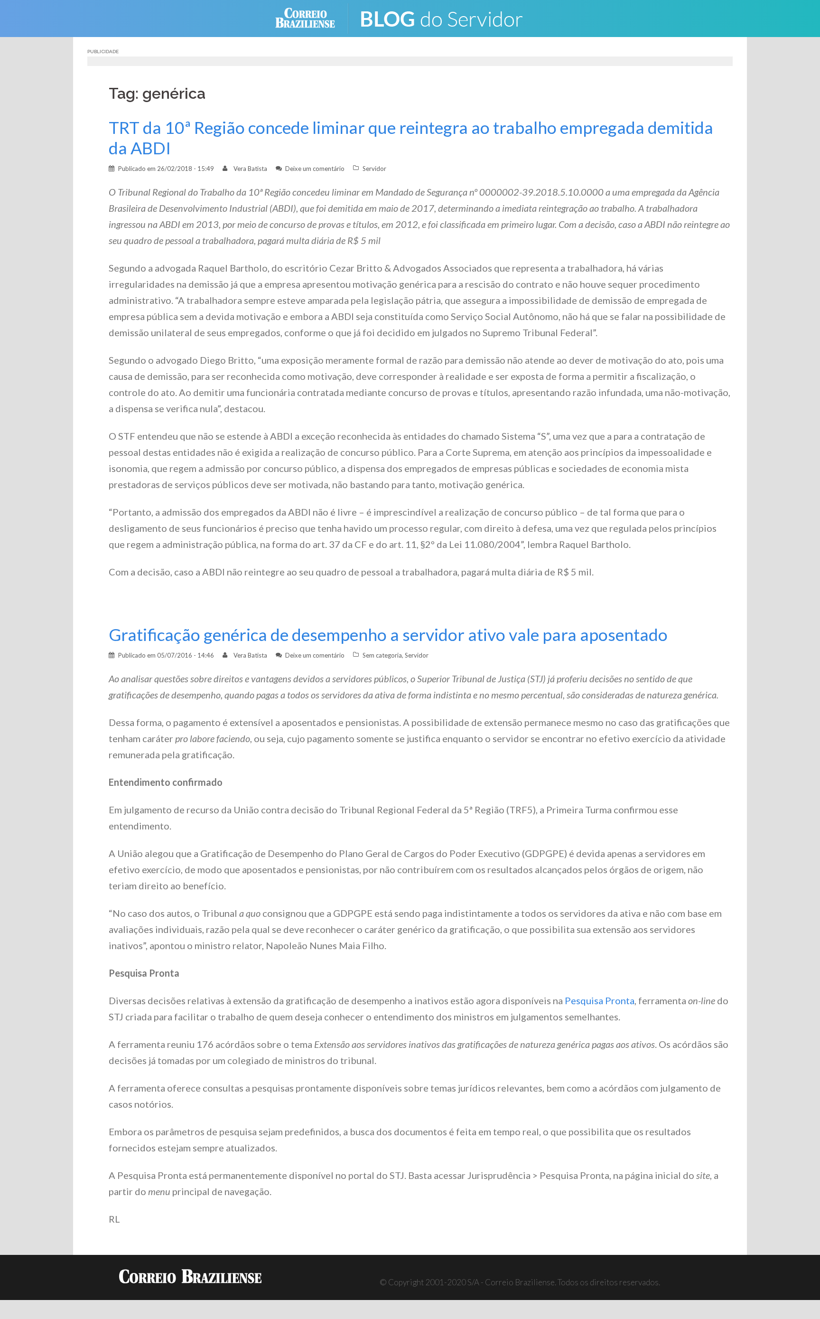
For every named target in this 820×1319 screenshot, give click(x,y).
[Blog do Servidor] (448, 17)
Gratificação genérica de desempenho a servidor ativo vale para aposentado (388, 634)
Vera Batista (250, 168)
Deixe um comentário (315, 168)
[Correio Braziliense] (312, 17)
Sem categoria (382, 655)
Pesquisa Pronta (599, 1000)
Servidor (374, 168)
